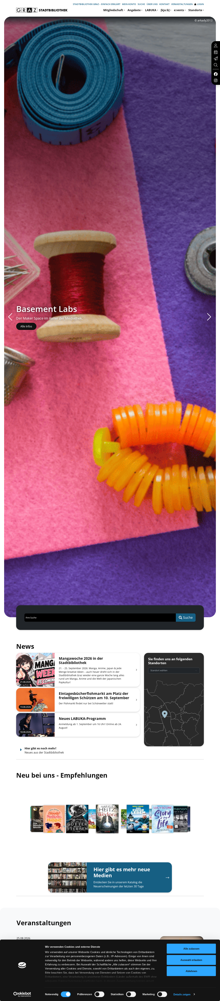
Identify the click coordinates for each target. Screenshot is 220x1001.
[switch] (99, 994)
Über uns (152, 4)
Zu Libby (25, 326)
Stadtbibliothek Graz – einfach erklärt (96, 4)
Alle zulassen (191, 948)
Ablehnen (191, 971)
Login (200, 4)
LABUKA (150, 10)
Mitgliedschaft (113, 10)
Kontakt (164, 4)
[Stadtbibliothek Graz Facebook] (216, 74)
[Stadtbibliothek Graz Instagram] (215, 80)
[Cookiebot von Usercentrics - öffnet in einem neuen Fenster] (22, 994)
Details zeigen (181, 994)
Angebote (134, 10)
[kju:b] (165, 10)
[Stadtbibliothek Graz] (42, 10)
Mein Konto (129, 4)
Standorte (195, 10)
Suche (141, 4)
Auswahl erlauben (191, 959)
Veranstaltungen (182, 4)
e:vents (179, 10)
